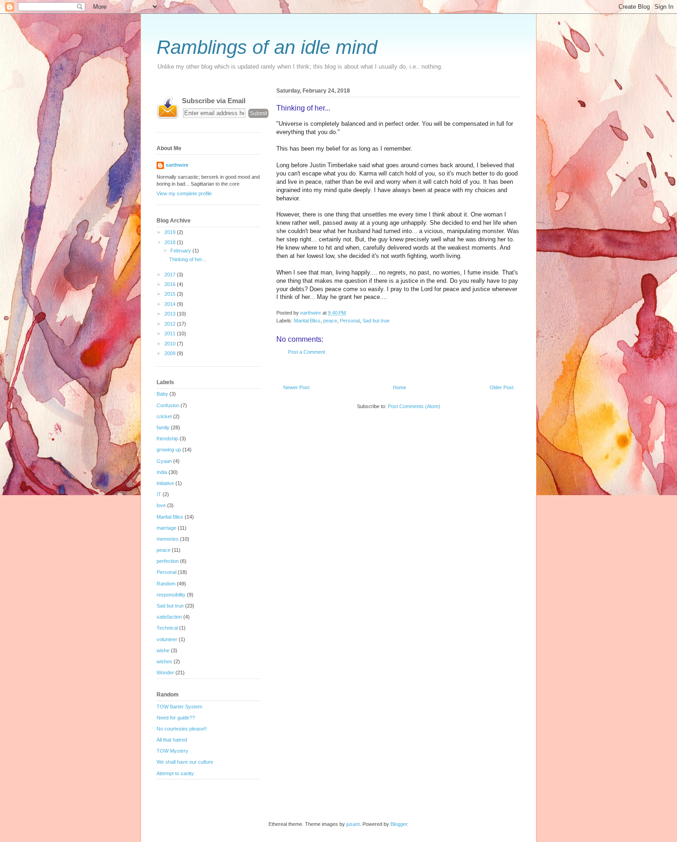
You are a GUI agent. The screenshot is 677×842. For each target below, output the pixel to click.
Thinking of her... (187, 259)
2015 (170, 294)
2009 (170, 353)
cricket (164, 416)
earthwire (177, 165)
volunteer (167, 639)
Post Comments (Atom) (414, 406)
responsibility (171, 594)
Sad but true (376, 320)
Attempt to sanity (175, 773)
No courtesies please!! (182, 728)
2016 (170, 284)
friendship (167, 438)
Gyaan (164, 461)
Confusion (168, 405)
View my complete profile (184, 193)
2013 (170, 313)
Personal (350, 320)
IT (159, 494)
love (161, 505)
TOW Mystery (172, 751)
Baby (162, 394)
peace (330, 320)
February (181, 250)
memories (168, 539)
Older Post (502, 387)
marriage (166, 528)
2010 (170, 343)
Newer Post (296, 387)
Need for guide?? (176, 717)
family (163, 427)
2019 (170, 232)
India (162, 472)
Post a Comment (306, 352)
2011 (170, 333)
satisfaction (169, 617)
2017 (170, 274)
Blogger (399, 824)
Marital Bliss (307, 320)
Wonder (165, 672)
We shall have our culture (185, 762)
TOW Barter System (179, 706)
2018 (170, 242)
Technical (167, 628)
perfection (168, 561)
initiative (165, 483)
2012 (170, 324)
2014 (170, 304)
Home (399, 387)
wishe (163, 650)
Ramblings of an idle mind (267, 47)
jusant (353, 824)
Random (166, 583)
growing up (169, 449)
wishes (164, 661)
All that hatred (172, 740)
